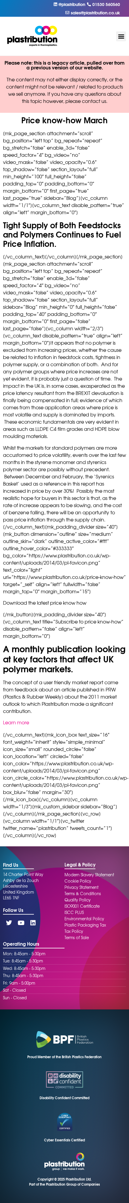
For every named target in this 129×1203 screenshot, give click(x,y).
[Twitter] (9, 923)
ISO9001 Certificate (82, 906)
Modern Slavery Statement (89, 874)
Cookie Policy (77, 881)
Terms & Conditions (82, 893)
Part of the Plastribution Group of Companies (64, 1184)
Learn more (16, 722)
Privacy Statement (81, 887)
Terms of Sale (76, 937)
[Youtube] (21, 923)
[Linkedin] (33, 923)
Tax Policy (73, 931)
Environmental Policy (84, 918)
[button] (121, 36)
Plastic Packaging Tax (85, 925)
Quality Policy (77, 900)
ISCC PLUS (74, 912)
